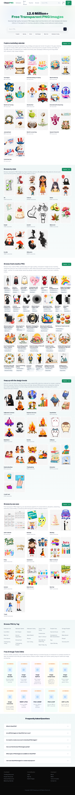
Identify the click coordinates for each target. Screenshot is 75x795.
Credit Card (7, 494)
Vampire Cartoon (15, 293)
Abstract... (7, 331)
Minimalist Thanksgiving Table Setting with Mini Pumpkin (32, 327)
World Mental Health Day (42, 640)
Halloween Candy (55, 34)
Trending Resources (9, 774)
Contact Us (53, 781)
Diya (51, 640)
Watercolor (52, 225)
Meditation (6, 439)
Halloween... (7, 290)
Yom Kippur (7, 77)
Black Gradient (8, 328)
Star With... (64, 290)
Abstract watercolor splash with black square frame (9, 327)
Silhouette (29, 252)
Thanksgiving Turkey (7, 642)
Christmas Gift (65, 641)
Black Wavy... (57, 311)
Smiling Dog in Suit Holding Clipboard (39, 367)
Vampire (29, 632)
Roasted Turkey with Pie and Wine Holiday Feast (9, 367)
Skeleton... (7, 292)
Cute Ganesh (7, 638)
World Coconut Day (32, 132)
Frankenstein (42, 633)
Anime (51, 197)
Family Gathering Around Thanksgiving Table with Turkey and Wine (64, 347)
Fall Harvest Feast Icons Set (62, 326)
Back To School (54, 559)
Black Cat (46, 34)
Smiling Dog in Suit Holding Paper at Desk (64, 367)
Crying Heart (33, 290)
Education (52, 467)
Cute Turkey (30, 641)
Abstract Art (26, 311)
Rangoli (63, 638)
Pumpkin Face (53, 628)
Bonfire (29, 439)
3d (4, 197)
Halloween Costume (9, 412)
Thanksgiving (30, 467)
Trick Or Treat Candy (42, 629)
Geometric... (67, 311)
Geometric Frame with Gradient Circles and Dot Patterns (48, 307)
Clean (8, 3)
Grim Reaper (38, 34)
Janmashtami (7, 132)
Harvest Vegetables (18, 636)
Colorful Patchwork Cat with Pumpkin (16, 307)
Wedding (52, 532)
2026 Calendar (7, 532)
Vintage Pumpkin (66, 628)
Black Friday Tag (43, 644)
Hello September (19, 329)
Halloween (18, 3)
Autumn (37, 3)
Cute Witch (6, 632)
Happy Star (63, 292)
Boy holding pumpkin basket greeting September (22, 347)
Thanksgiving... (30, 328)
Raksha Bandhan (8, 467)
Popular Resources (8, 776)
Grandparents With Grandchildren (55, 636)
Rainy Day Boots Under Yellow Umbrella (20, 327)
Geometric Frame (48, 311)
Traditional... (49, 348)
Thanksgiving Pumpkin (18, 644)
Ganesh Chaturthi (54, 132)
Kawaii (5, 225)
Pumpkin (17, 34)
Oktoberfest (30, 104)
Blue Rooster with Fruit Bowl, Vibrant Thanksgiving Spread (47, 327)
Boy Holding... (21, 351)
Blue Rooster (44, 331)
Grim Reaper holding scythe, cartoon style (8, 307)
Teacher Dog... (20, 368)
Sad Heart (32, 292)
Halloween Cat (7, 628)
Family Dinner (8, 351)
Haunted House (54, 632)
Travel (5, 614)
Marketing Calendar (8, 781)
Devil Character (44, 293)
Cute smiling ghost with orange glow (24, 288)
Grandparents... (53, 290)
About (52, 774)
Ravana (29, 638)
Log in (63, 2)
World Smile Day (54, 77)
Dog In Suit (19, 370)
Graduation (30, 559)
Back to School (25, 3)
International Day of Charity (34, 77)
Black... (25, 309)
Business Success (31, 412)
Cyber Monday (53, 643)
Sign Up (29, 776)
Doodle (6, 252)
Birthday (29, 532)
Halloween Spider (19, 628)
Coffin (63, 632)
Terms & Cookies (55, 778)
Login (28, 774)
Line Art (29, 225)
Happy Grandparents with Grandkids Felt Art (54, 288)
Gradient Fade (47, 309)
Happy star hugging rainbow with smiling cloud (65, 288)
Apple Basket (30, 635)
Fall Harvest (59, 330)
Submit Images (30, 778)
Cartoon (29, 197)
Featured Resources (9, 778)
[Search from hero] (65, 29)
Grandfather (53, 412)
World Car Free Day (8, 104)
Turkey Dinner (49, 351)
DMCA (52, 776)
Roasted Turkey (34, 351)
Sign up (68, 2)
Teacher (31, 3)
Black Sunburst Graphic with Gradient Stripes (36, 307)
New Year (52, 587)
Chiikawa (52, 439)
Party (5, 559)
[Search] (59, 3)
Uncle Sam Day (7, 159)
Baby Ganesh (65, 635)
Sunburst (35, 311)
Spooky (24, 34)
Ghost (30, 34)
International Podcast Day (56, 104)
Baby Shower (30, 587)
